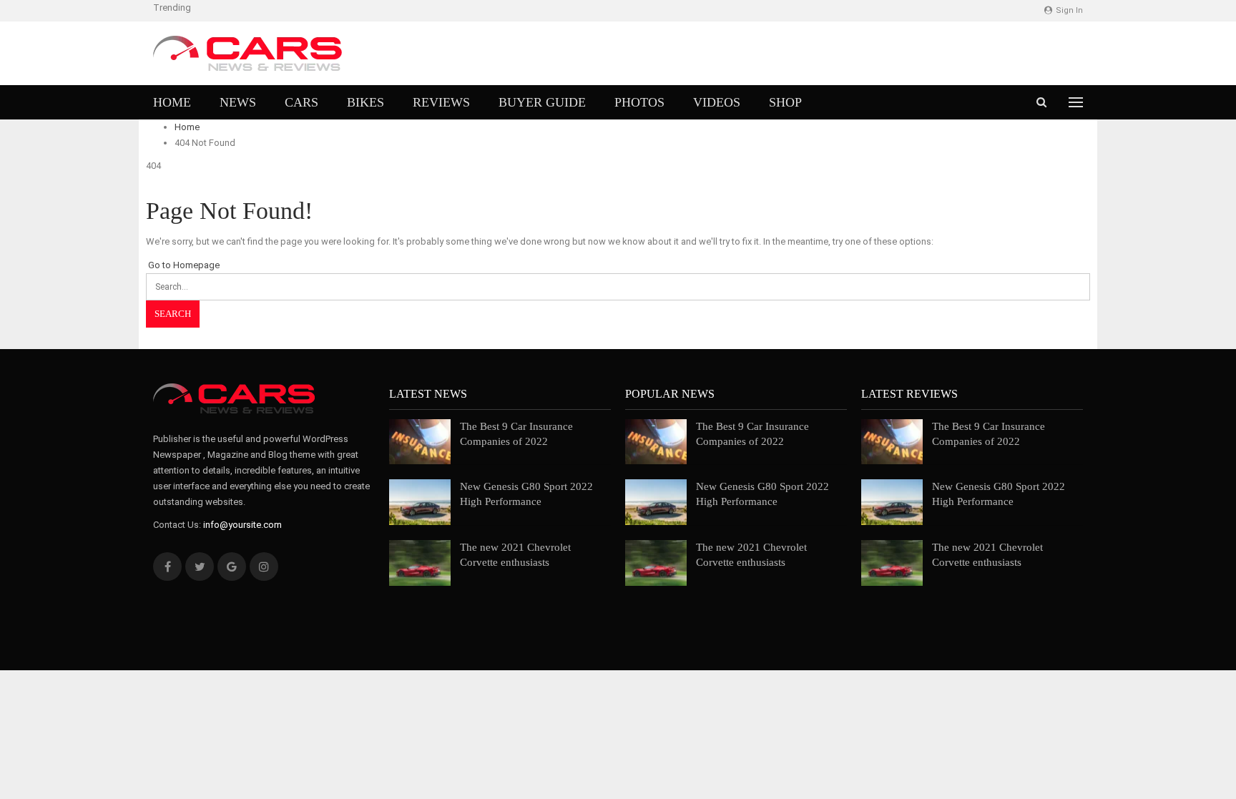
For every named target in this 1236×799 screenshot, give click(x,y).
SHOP (785, 102)
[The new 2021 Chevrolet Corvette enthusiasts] (420, 563)
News (238, 102)
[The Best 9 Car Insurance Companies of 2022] (420, 442)
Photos (639, 102)
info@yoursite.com (242, 524)
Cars (301, 102)
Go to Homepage (183, 265)
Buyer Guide (542, 102)
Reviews (441, 102)
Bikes (365, 102)
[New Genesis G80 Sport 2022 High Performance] (420, 502)
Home (172, 102)
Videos (716, 102)
